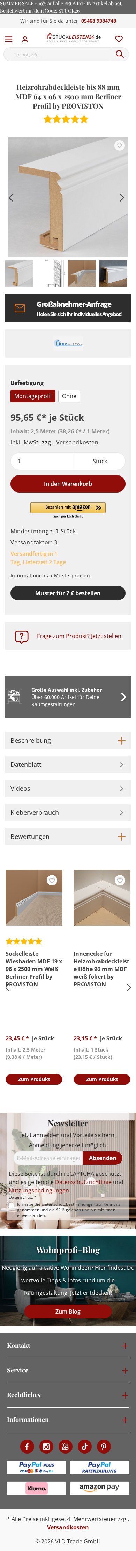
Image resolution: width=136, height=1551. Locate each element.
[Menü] (8, 38)
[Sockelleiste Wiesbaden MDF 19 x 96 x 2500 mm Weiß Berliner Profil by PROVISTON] (34, 898)
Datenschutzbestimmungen (68, 1204)
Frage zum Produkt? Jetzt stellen (79, 636)
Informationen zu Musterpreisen (50, 575)
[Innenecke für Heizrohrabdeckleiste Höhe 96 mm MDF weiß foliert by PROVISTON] (102, 898)
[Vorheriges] (10, 197)
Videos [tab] (20, 788)
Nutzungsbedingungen (39, 1190)
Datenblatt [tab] (25, 764)
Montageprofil (33, 396)
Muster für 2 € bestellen (68, 593)
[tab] (68, 740)
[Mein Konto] (27, 37)
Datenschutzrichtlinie (83, 1182)
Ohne (69, 396)
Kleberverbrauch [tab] (34, 812)
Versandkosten (68, 1527)
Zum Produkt (34, 1079)
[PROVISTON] (68, 343)
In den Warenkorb (68, 484)
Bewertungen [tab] (30, 836)
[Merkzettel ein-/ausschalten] (119, 145)
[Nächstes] (122, 197)
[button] (68, 510)
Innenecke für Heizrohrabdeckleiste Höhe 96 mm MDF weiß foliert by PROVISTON (101, 969)
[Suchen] (120, 54)
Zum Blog (68, 1311)
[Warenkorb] (132, 31)
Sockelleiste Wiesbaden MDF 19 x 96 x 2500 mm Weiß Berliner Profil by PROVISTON (34, 969)
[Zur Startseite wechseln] (73, 38)
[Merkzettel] (116, 37)
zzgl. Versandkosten (70, 442)
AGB (60, 1210)
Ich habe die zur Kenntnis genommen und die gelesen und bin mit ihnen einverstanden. (68, 1210)
